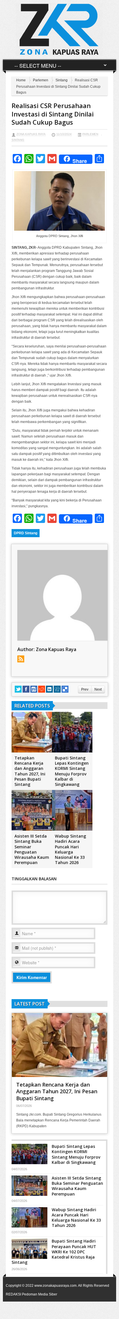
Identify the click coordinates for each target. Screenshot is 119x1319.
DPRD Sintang (25, 533)
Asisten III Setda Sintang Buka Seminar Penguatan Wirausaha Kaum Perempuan (31, 849)
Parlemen (40, 80)
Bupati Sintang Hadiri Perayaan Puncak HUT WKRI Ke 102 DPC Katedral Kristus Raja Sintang (54, 1251)
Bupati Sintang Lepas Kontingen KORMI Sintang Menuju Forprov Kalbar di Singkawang (72, 771)
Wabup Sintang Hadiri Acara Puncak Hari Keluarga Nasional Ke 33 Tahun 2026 (70, 849)
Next (98, 689)
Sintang (61, 80)
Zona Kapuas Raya (31, 134)
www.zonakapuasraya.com (55, 1286)
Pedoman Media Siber (39, 1294)
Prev (84, 689)
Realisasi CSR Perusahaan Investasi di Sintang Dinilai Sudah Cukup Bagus (53, 113)
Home (21, 80)
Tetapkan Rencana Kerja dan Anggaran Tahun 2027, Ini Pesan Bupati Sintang (29, 771)
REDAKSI (13, 1294)
